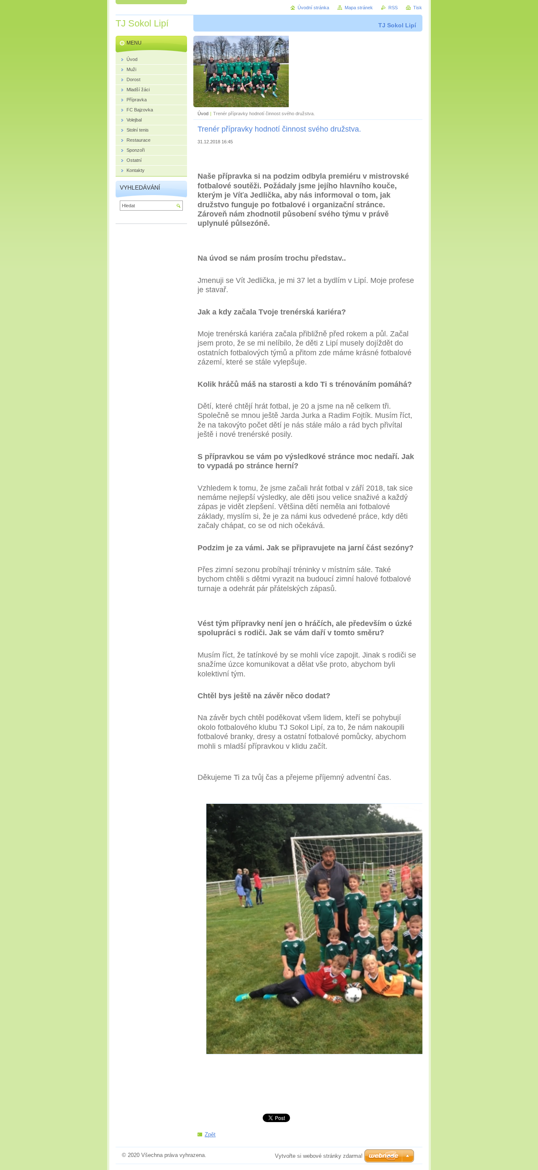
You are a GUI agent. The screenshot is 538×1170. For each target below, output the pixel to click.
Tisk (417, 7)
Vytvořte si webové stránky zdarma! (319, 1156)
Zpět (210, 1134)
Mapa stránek (359, 7)
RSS (393, 7)
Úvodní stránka (313, 7)
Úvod (203, 113)
